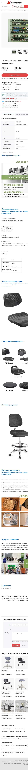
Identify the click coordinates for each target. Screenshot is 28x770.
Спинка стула (22, 749)
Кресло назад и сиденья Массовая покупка (13, 752)
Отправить (16, 645)
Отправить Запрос (14, 75)
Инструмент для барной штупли (8, 731)
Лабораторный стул (20, 731)
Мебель (8, 10)
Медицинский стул (5, 728)
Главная (3, 10)
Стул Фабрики (6, 745)
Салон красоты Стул (20, 728)
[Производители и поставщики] (14, 2)
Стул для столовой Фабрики (9, 749)
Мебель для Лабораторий (17, 10)
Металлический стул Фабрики (20, 745)
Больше (3, 755)
